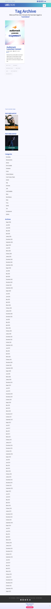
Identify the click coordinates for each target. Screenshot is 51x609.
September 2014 (9, 522)
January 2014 (8, 545)
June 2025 (8, 248)
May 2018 (8, 405)
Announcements (9, 159)
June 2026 (8, 227)
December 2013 (9, 548)
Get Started (13, 1)
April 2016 (8, 468)
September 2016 (9, 454)
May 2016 (8, 465)
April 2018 (8, 408)
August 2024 (8, 268)
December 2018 (9, 393)
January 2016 (8, 476)
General (7, 179)
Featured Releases (9, 174)
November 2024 (9, 262)
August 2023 (8, 290)
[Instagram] (43, 1)
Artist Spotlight (9, 165)
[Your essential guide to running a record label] (10, 4)
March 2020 (8, 376)
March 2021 (8, 356)
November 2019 (9, 382)
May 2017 (8, 431)
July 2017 (8, 425)
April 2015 (8, 502)
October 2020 (8, 365)
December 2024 (9, 259)
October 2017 (8, 416)
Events (7, 171)
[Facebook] (37, 1)
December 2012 (9, 579)
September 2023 (9, 288)
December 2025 (9, 239)
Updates (7, 214)
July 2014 (8, 528)
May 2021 (8, 351)
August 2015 (8, 491)
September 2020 (9, 368)
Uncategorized (9, 211)
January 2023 (8, 310)
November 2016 (9, 448)
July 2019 (8, 388)
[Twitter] (39, 1)
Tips (7, 208)
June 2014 (8, 531)
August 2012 (8, 591)
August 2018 (8, 402)
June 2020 (8, 373)
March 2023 (8, 305)
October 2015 (8, 485)
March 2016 (8, 471)
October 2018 (8, 399)
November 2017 (9, 413)
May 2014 (8, 534)
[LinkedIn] (41, 1)
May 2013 (8, 565)
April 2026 (8, 233)
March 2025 (8, 250)
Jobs (7, 188)
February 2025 (9, 253)
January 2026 (8, 236)
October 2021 (8, 342)
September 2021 (9, 345)
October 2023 (8, 285)
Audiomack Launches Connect (14, 48)
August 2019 (8, 385)
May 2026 (8, 230)
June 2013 (8, 562)
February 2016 (9, 474)
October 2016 (8, 451)
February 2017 (9, 439)
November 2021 (9, 339)
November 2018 (9, 396)
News (8, 52)
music (7, 71)
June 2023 (8, 296)
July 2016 (8, 459)
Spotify (7, 205)
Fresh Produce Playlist (10, 177)
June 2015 (8, 496)
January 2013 (8, 577)
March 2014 (8, 539)
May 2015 (8, 499)
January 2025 (8, 256)
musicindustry (9, 73)
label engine (18, 68)
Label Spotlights (9, 191)
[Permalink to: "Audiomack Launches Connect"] (15, 32)
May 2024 (8, 273)
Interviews (8, 185)
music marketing (14, 71)
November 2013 (9, 551)
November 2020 (9, 362)
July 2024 (8, 270)
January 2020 (8, 379)
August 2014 (8, 525)
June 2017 (8, 428)
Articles (7, 162)
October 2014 (8, 519)
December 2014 (9, 514)
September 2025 (9, 242)
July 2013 (8, 559)
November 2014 (9, 516)
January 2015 (8, 511)
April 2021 (8, 353)
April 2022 (8, 325)
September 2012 (9, 588)
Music (7, 194)
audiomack (15, 65)
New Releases (9, 197)
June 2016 (8, 462)
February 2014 (9, 542)
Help (7, 182)
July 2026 (8, 225)
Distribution (8, 168)
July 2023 (8, 293)
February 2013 (9, 574)
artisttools (8, 65)
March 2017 (8, 436)
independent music (9, 68)
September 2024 (9, 265)
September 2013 (9, 557)
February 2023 (9, 308)
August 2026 (8, 222)
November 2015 (9, 482)
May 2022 (8, 322)
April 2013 (8, 568)
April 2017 (8, 433)
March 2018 (8, 411)
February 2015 (9, 508)
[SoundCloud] (45, 1)
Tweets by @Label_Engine (10, 109)
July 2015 (8, 494)
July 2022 (8, 319)
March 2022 (8, 328)
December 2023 (9, 279)
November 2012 (9, 582)
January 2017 (8, 442)
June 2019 (8, 391)
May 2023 (8, 299)
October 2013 (8, 554)
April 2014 (8, 536)
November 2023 (9, 282)
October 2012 (8, 585)
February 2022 (9, 330)
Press (7, 202)
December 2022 (9, 313)
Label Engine (7, 1)
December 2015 (9, 479)
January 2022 (8, 333)
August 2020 (8, 371)
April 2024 (8, 276)
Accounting (8, 157)
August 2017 (8, 422)
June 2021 (8, 348)
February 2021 (9, 359)
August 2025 (8, 245)
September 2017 (9, 419)
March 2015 (8, 505)
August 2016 (8, 456)
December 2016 (9, 445)
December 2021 (9, 336)
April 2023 (8, 302)
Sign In (10, 1)
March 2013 (8, 571)
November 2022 (9, 316)
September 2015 (9, 488)
